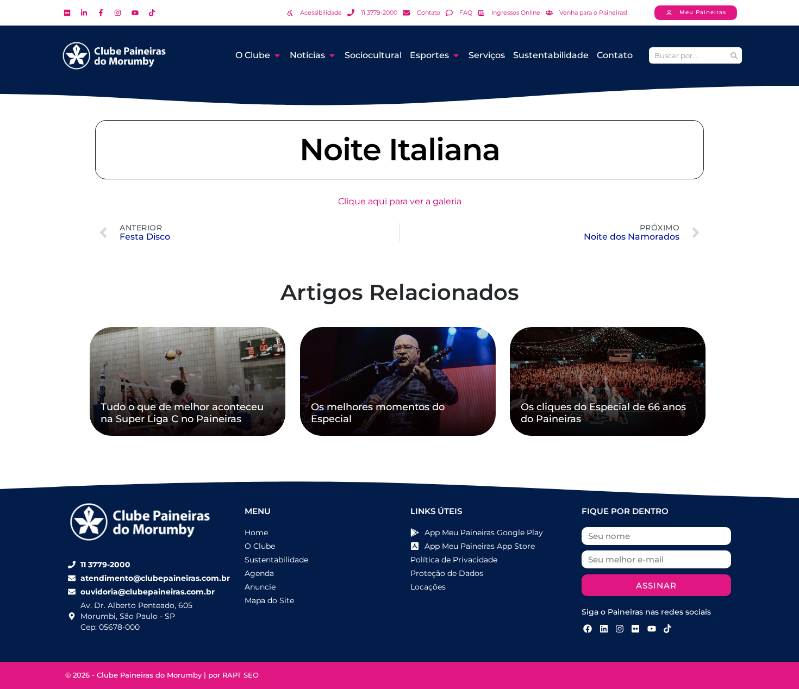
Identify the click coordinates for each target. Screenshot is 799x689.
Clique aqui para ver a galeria (399, 201)
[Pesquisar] (734, 55)
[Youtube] (652, 628)
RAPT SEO (240, 675)
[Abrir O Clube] (277, 55)
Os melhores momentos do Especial (378, 413)
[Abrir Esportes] (456, 55)
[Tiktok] (667, 628)
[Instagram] (620, 628)
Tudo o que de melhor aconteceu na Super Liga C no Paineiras (182, 413)
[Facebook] (588, 628)
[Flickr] (635, 628)
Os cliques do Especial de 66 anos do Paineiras (603, 413)
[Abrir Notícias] (332, 55)
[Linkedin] (603, 628)
